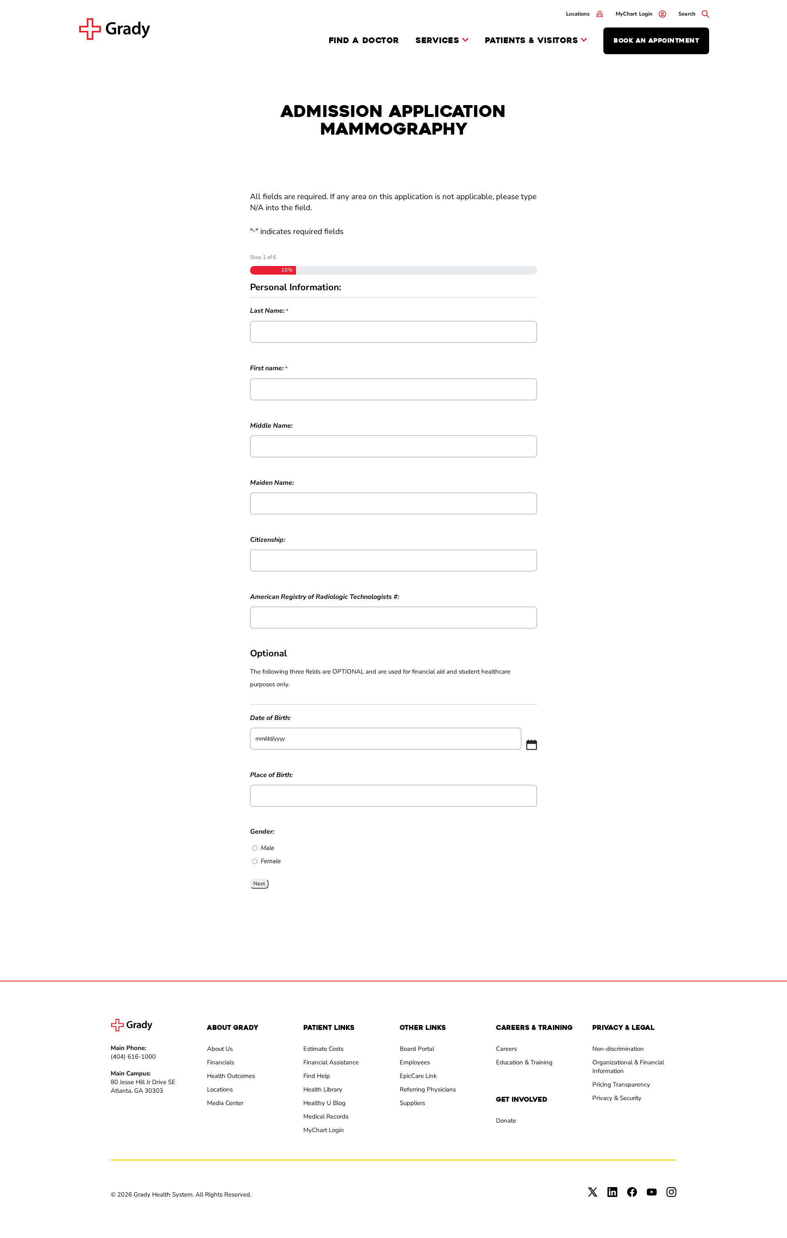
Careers (506, 1049)
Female (271, 861)
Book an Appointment (656, 41)
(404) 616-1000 (133, 1056)
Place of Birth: (271, 774)
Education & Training (524, 1062)
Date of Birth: (270, 717)
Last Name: (269, 310)
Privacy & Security (616, 1098)
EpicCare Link (418, 1076)
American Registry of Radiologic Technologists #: (324, 596)
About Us (220, 1049)
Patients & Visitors (531, 41)
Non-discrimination (618, 1049)
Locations (220, 1089)
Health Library (322, 1089)
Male (267, 848)
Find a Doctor (364, 40)
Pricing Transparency (621, 1084)
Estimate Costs (323, 1049)
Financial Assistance (331, 1062)
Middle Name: (271, 425)
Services (437, 41)
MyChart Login (323, 1130)
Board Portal (417, 1049)
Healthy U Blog (324, 1103)
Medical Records (325, 1116)
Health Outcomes (231, 1076)
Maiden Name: (272, 482)
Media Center (225, 1103)
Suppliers (412, 1103)
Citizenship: (267, 539)
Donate (506, 1120)
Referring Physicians (428, 1089)
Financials (220, 1062)
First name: (268, 368)
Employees (415, 1062)
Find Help (316, 1076)
